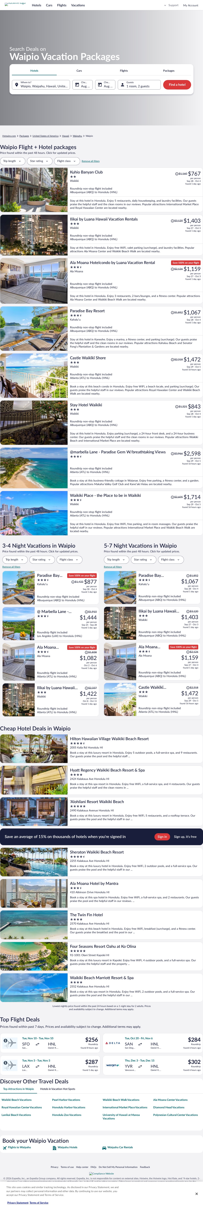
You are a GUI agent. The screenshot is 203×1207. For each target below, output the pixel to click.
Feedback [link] (145, 1167)
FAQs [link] (93, 1167)
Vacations (78, 5)
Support (173, 5)
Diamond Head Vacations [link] (168, 1107)
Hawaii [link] (65, 136)
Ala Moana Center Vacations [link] (170, 1100)
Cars (49, 5)
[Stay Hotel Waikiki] (135, 422)
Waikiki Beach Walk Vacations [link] (121, 1100)
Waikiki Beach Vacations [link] (17, 1100)
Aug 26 (86, 86)
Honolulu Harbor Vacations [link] (68, 1107)
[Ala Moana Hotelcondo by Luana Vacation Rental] (135, 281)
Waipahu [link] (77, 136)
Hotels (36, 5)
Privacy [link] (54, 1167)
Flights (61, 5)
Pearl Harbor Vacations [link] (66, 1100)
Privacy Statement (18, 1203)
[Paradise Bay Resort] (135, 328)
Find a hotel (177, 84)
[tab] (34, 70)
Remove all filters (91, 161)
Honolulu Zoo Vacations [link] (66, 1115)
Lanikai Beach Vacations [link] (16, 1115)
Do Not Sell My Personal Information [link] (118, 1167)
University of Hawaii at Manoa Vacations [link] (121, 1117)
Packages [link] (24, 136)
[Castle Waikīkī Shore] (135, 375)
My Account (190, 5)
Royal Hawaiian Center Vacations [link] (22, 1107)
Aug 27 (109, 86)
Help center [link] (82, 1167)
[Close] (196, 1194)
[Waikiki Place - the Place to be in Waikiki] (135, 513)
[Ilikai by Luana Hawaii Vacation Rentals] (135, 235)
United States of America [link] (45, 136)
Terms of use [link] (67, 1167)
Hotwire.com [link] (9, 136)
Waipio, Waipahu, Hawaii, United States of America (45, 86)
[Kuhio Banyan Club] (135, 190)
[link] (26, 1148)
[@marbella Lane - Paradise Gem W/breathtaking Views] (135, 467)
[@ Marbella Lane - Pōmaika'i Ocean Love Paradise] (67, 623)
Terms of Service (39, 1203)
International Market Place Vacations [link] (125, 1107)
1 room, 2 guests (137, 86)
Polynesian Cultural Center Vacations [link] (175, 1115)
